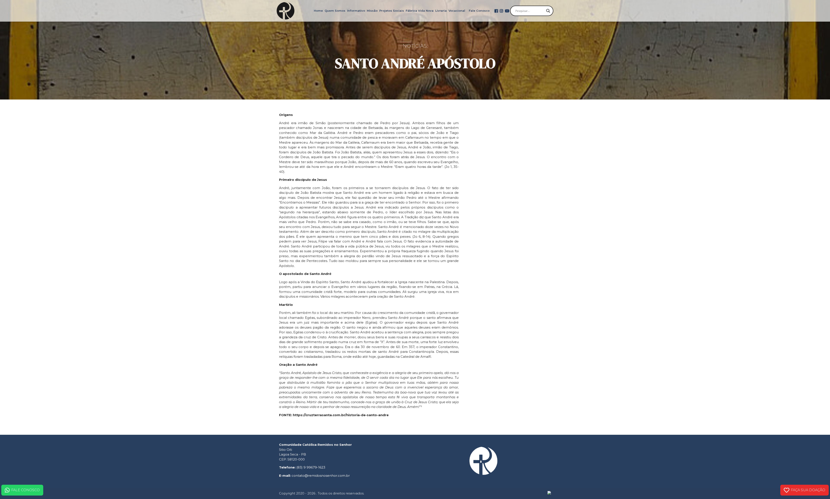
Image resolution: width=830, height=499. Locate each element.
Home (318, 10)
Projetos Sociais (391, 10)
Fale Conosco (479, 10)
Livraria (441, 10)
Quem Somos (335, 10)
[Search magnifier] (548, 11)
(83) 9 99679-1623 (310, 467)
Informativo (356, 10)
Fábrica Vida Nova (420, 10)
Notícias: (415, 46)
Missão (372, 10)
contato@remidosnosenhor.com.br (321, 475)
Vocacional (457, 10)
